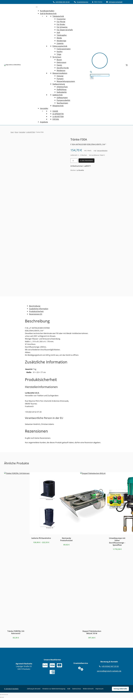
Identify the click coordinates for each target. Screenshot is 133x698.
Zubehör (60, 43)
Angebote (44, 122)
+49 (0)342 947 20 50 (62, 2)
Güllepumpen (62, 97)
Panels (59, 65)
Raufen (59, 51)
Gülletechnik (57, 95)
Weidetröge (61, 40)
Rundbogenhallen (47, 11)
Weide (59, 38)
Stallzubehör (62, 92)
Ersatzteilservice (82, 2)
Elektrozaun (61, 62)
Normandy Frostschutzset (66, 539)
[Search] (92, 77)
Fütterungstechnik (59, 46)
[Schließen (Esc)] (7, 694)
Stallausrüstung (58, 84)
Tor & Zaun (56, 57)
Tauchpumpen (62, 103)
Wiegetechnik (57, 105)
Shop (16, 132)
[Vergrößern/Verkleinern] (1, 694)
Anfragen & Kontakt (115, 2)
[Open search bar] (91, 72)
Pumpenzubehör (63, 100)
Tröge (59, 54)
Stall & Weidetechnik (48, 13)
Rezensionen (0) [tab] (35, 314)
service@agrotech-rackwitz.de (109, 671)
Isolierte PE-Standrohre (41, 538)
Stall (58, 32)
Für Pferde (61, 21)
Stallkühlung (61, 89)
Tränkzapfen (62, 35)
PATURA (55, 119)
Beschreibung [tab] (34, 306)
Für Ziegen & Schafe (65, 30)
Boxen (59, 59)
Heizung (60, 76)
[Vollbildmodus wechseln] (3, 694)
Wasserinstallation (59, 73)
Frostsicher (61, 19)
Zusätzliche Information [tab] (38, 308)
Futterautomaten (64, 49)
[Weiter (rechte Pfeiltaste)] (3, 697)
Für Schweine (62, 27)
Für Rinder (61, 24)
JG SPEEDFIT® (58, 114)
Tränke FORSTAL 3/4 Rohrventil (15, 632)
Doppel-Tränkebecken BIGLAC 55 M (92, 632)
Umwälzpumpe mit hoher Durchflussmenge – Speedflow (117, 541)
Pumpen (60, 78)
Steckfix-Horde (63, 68)
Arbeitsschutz (62, 87)
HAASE (55, 111)
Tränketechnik (58, 16)
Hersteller (44, 108)
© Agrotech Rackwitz (11, 689)
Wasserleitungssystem (66, 81)
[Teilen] (5, 694)
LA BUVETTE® (58, 116)
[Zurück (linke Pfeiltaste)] (1, 697)
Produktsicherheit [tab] (36, 311)
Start (12, 132)
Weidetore (61, 70)
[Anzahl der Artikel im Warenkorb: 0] (126, 65)
